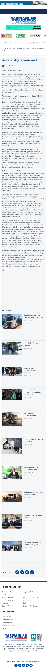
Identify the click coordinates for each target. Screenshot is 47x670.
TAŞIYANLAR (6, 48)
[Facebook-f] (16, 665)
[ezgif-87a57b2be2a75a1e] (23, 5)
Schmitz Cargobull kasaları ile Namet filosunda (31, 370)
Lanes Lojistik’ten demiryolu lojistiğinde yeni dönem (26, 43)
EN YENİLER (17, 48)
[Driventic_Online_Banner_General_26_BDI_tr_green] (23, 29)
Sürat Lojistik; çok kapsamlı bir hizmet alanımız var (31, 469)
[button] (17, 572)
